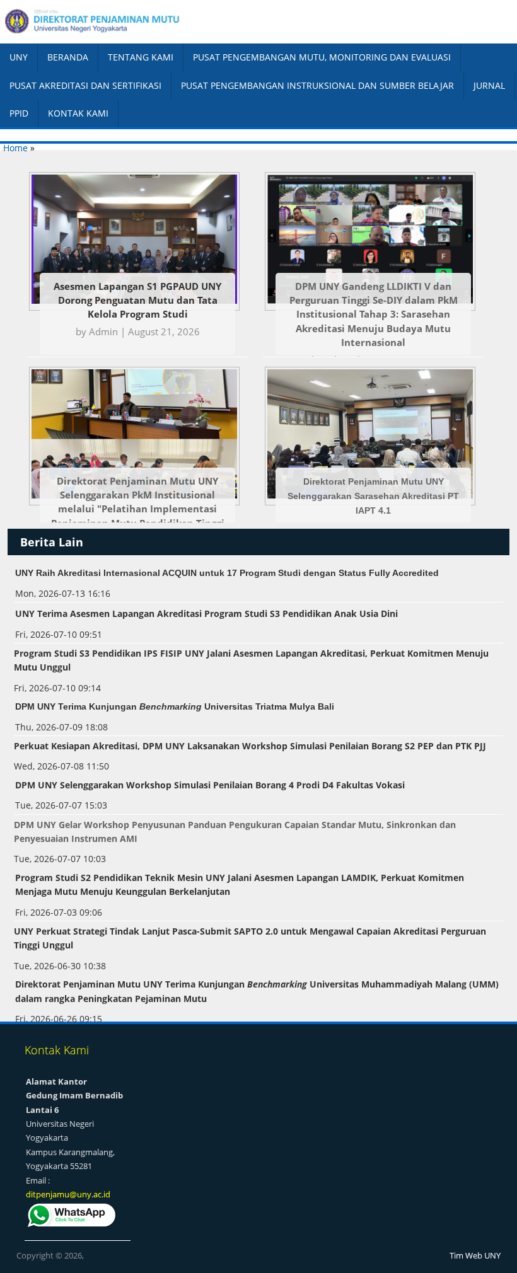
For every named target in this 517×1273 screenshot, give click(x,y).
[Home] (129, 22)
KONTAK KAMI (78, 113)
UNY (18, 57)
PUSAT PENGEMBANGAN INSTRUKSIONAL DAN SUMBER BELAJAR (317, 85)
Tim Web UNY (475, 1255)
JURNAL (489, 85)
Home (15, 148)
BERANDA (67, 57)
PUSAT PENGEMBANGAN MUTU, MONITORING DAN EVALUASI (322, 57)
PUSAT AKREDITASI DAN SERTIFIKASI (85, 85)
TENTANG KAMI (140, 57)
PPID (18, 113)
